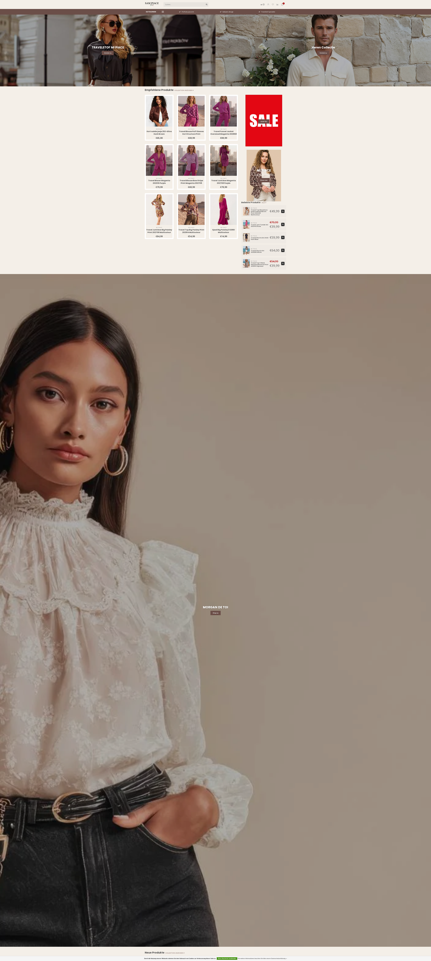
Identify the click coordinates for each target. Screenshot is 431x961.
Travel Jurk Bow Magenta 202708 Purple (223, 181)
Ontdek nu (107, 53)
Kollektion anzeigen (184, 90)
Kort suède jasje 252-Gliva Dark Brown (159, 132)
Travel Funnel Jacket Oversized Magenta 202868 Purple (223, 134)
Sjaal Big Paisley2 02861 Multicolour (223, 231)
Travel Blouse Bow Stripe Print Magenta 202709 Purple (191, 183)
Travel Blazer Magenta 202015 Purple (159, 181)
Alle (263, 202)
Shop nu (215, 613)
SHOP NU (264, 121)
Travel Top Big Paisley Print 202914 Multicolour (191, 231)
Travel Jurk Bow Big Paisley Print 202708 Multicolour (159, 231)
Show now (263, 180)
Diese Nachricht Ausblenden (227, 958)
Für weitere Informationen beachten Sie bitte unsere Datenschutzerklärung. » (262, 958)
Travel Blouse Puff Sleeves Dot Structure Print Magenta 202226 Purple (191, 134)
